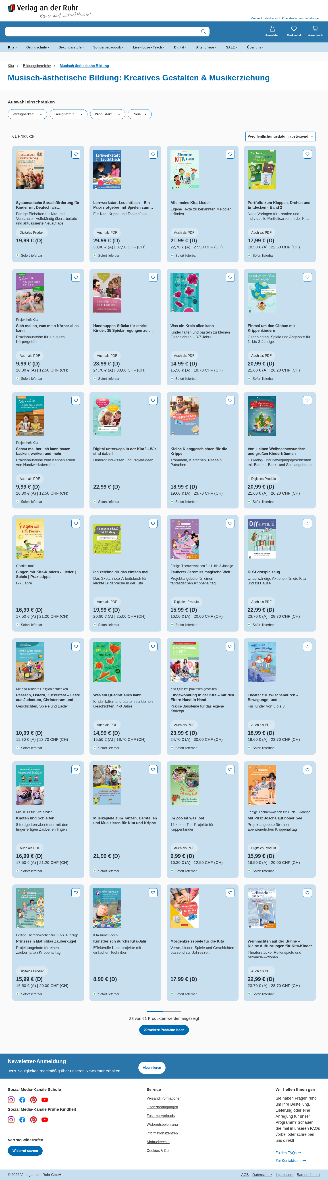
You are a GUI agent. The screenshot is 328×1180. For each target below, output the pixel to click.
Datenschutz (262, 1175)
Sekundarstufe (70, 47)
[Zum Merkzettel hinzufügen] (75, 154)
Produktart (103, 114)
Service (154, 1090)
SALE (230, 47)
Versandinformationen (164, 1098)
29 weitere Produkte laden (164, 1030)
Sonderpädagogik (107, 47)
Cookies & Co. (158, 1151)
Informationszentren (162, 1133)
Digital (179, 47)
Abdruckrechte (158, 1142)
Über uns (254, 47)
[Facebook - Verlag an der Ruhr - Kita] (22, 1119)
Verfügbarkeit (22, 114)
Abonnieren (152, 1067)
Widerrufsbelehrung (162, 1124)
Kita (11, 47)
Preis (137, 114)
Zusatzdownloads (161, 1116)
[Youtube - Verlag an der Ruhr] (44, 1099)
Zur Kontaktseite (288, 1161)
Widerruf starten (25, 1151)
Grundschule (36, 47)
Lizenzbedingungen (162, 1107)
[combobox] (101, 31)
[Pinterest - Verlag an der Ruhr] (33, 1099)
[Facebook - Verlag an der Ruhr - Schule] (22, 1099)
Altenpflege (205, 47)
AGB (245, 1175)
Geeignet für (64, 114)
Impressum (284, 1175)
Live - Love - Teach (147, 47)
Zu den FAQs (286, 1153)
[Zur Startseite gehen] (84, 11)
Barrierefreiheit (308, 1175)
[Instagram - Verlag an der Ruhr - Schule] (11, 1099)
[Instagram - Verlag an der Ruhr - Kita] (11, 1119)
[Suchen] (204, 31)
